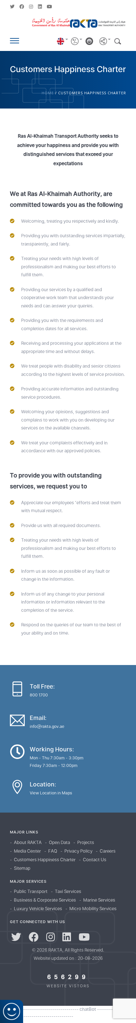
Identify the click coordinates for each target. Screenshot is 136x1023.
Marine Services (99, 900)
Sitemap (22, 868)
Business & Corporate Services (45, 900)
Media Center (27, 851)
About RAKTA (28, 842)
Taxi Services (68, 891)
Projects (85, 842)
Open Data (59, 842)
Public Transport (31, 891)
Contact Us (94, 859)
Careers (108, 851)
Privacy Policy (78, 851)
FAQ (52, 851)
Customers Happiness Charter (45, 859)
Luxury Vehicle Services (38, 908)
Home (48, 92)
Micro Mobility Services (93, 908)
